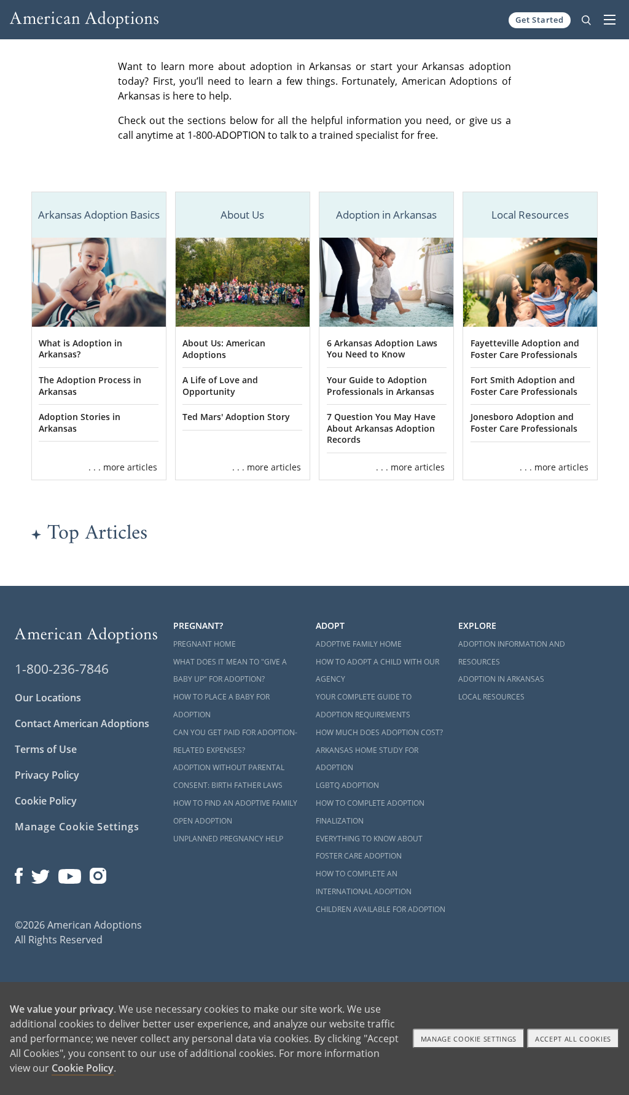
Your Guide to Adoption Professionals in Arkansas (380, 385)
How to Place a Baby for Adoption (221, 706)
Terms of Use (46, 749)
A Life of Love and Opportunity (220, 385)
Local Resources (491, 697)
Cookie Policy (46, 801)
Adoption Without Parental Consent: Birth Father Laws (228, 776)
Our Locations (48, 697)
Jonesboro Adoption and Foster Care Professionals (524, 422)
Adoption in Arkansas (501, 679)
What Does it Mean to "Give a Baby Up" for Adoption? (230, 671)
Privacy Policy (47, 775)
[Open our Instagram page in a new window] (98, 872)
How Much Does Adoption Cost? (379, 732)
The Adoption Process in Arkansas (90, 385)
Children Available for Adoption (380, 909)
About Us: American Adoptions (223, 348)
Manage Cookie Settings (77, 826)
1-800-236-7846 (62, 668)
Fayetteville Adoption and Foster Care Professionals (525, 348)
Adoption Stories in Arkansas (79, 422)
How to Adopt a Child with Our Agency (377, 671)
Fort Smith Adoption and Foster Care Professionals (524, 385)
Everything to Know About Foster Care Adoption (369, 847)
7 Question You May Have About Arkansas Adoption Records (381, 428)
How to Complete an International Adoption (364, 882)
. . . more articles (122, 467)
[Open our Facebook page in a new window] (19, 872)
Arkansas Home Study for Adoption (367, 759)
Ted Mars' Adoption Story (236, 417)
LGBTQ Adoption (347, 785)
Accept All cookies (573, 1038)
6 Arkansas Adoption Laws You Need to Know (382, 348)
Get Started (539, 19)
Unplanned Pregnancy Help (228, 838)
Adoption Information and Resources (511, 653)
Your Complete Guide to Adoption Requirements (364, 706)
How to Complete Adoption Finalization (370, 812)
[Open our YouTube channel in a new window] (69, 872)
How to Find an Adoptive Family (235, 803)
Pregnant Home (204, 644)
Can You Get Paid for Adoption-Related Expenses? (235, 741)
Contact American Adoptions (82, 723)
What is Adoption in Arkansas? (80, 348)
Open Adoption (202, 821)
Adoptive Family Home (359, 644)
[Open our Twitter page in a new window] (40, 872)
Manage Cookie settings (469, 1038)
